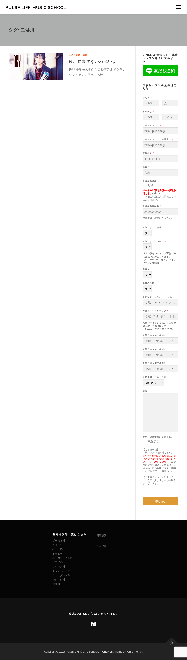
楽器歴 (146, 269)
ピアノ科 (57, 562)
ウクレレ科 (58, 579)
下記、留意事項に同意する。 (159, 437)
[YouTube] (93, 624)
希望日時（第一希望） (155, 335)
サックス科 (58, 566)
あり (150, 185)
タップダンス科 (61, 575)
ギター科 (57, 545)
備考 (145, 391)
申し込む (160, 501)
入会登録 (101, 546)
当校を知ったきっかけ (154, 377)
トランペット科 (61, 571)
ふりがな (148, 111)
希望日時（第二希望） (155, 349)
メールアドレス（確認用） (158, 139)
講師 (85, 54)
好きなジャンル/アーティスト (159, 297)
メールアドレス (152, 125)
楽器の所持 (148, 283)
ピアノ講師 (74, 54)
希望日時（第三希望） (154, 363)
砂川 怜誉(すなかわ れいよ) (93, 61)
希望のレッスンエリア (155, 310)
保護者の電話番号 (152, 206)
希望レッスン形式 (153, 227)
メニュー (178, 7)
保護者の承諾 (150, 181)
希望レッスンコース (154, 241)
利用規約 (101, 535)
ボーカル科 (58, 540)
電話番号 (148, 153)
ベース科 (57, 549)
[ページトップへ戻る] (171, 643)
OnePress (108, 651)
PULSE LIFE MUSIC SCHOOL (35, 7)
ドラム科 (57, 553)
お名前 (147, 97)
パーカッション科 (62, 557)
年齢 (146, 167)
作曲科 (56, 584)
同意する (153, 441)
